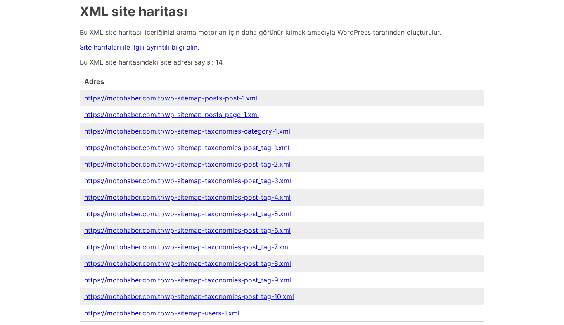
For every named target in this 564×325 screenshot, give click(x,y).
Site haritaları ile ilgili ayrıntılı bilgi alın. (139, 47)
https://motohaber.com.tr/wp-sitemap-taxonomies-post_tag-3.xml (187, 181)
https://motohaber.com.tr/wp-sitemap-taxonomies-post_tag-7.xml (187, 247)
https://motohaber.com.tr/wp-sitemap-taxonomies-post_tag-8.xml (187, 263)
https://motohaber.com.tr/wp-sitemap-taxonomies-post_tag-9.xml (187, 280)
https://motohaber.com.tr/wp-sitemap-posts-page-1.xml (171, 114)
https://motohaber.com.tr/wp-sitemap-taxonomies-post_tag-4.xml (187, 197)
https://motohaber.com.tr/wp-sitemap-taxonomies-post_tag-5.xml (187, 214)
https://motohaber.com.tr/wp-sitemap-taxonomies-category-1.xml (187, 131)
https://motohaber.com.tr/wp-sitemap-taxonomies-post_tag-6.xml (187, 230)
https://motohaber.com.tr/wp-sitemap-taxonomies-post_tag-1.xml (186, 147)
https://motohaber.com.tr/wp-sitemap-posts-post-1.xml (170, 98)
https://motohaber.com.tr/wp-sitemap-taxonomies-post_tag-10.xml (189, 296)
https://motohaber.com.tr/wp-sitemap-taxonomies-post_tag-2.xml (187, 164)
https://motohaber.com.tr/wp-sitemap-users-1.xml (161, 313)
